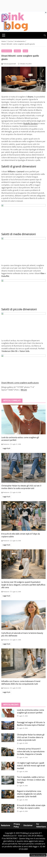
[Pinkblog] (14, 21)
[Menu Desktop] (3, 35)
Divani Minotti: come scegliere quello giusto (20, 382)
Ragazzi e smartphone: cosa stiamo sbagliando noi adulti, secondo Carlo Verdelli (29, 794)
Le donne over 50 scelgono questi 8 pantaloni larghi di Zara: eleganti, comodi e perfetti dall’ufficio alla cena (23, 585)
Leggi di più (6, 448)
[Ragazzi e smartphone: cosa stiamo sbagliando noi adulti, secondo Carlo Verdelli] (7, 794)
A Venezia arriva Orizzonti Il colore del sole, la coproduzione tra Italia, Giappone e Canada (30, 751)
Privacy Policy (17, 825)
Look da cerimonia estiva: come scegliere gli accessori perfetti (30, 711)
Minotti (24, 390)
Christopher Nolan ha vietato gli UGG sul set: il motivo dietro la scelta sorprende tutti (21, 487)
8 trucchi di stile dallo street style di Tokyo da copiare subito (31, 806)
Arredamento (6, 51)
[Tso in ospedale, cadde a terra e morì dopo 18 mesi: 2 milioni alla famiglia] (7, 780)
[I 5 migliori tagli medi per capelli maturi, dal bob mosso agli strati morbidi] (7, 766)
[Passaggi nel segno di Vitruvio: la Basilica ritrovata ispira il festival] (7, 725)
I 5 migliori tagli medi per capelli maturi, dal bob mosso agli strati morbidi (31, 766)
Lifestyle (17, 51)
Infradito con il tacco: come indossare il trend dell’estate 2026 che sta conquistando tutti (20, 682)
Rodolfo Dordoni (30, 123)
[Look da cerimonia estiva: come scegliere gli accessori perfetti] (23, 419)
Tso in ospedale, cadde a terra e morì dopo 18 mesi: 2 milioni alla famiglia (31, 780)
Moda (25, 51)
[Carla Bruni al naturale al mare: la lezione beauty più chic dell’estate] (23, 615)
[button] (45, 35)
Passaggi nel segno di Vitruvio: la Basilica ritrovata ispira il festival (31, 723)
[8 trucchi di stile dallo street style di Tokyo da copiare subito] (23, 516)
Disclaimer (28, 825)
